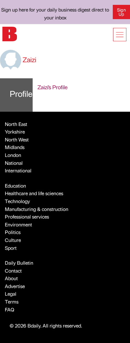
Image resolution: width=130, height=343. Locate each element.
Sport (11, 248)
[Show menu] (119, 34)
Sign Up (121, 12)
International (18, 170)
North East (16, 124)
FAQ (9, 309)
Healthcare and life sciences (34, 193)
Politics (13, 232)
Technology (17, 201)
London (13, 155)
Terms (11, 301)
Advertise (15, 286)
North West (17, 139)
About (11, 278)
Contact (13, 270)
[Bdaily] (9, 33)
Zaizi (28, 59)
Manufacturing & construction (36, 209)
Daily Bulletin (19, 263)
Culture (13, 240)
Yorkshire (15, 131)
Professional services (27, 216)
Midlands (14, 147)
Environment (18, 224)
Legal (10, 293)
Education (15, 185)
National (14, 163)
